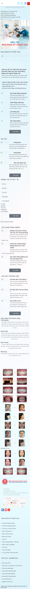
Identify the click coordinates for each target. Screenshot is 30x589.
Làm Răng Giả (14, 111)
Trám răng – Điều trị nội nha (9, 528)
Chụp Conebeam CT (7, 531)
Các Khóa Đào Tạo (7, 579)
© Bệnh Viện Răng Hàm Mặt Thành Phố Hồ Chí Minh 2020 (14, 587)
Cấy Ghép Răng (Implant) (18, 93)
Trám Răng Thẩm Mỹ (17, 102)
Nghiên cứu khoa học (7, 581)
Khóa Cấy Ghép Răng (7, 568)
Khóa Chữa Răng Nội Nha (8, 573)
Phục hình (4, 547)
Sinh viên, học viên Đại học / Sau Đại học (12, 565)
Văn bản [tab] (4, 188)
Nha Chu (4, 539)
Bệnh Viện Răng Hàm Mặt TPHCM (15, 7)
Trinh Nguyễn (5, 320)
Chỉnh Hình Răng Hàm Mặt (8, 525)
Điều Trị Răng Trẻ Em (7, 533)
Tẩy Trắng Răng (6, 549)
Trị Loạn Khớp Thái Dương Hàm (10, 552)
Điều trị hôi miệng (6, 536)
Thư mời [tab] (4, 192)
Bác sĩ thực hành (6, 563)
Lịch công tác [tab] (5, 201)
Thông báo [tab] (5, 196)
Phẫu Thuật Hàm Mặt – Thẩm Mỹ (10, 541)
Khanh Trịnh (4, 331)
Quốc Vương (4, 342)
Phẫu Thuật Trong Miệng (8, 544)
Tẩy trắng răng (15, 121)
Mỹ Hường (4, 351)
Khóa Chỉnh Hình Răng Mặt (9, 571)
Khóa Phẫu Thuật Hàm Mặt (9, 576)
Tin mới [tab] (4, 184)
